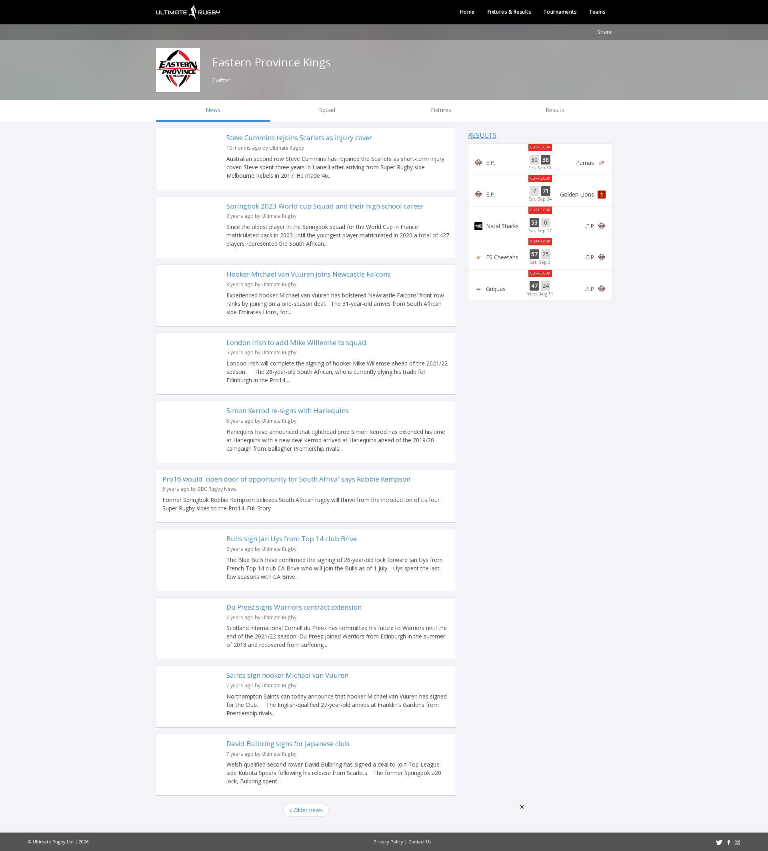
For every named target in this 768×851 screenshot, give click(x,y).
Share (604, 32)
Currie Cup (540, 147)
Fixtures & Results (509, 11)
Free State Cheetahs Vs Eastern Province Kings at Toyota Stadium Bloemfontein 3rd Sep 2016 (540, 257)
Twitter (221, 80)
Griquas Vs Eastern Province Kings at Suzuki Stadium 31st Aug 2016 (540, 289)
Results (482, 135)
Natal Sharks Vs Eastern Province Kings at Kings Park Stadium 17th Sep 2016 (540, 226)
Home (467, 11)
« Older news (306, 810)
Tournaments (560, 11)
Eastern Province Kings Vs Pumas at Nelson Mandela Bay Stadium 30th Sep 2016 (540, 163)
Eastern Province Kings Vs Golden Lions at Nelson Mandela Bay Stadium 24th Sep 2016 (540, 194)
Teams (597, 11)
